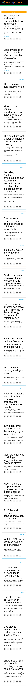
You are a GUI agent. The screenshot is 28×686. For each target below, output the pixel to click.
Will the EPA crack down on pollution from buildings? (14, 542)
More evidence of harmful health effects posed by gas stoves (13, 53)
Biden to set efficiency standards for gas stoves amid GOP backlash (13, 112)
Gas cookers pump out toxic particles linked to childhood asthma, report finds (14, 224)
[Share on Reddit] (20, 39)
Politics (22, 167)
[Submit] (26, 17)
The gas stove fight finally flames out (14, 87)
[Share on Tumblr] (14, 39)
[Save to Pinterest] (17, 39)
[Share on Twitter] (8, 39)
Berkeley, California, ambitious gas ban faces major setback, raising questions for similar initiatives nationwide (14, 182)
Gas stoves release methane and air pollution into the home (13, 630)
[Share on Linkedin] (11, 39)
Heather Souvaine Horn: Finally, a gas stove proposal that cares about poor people (14, 400)
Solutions (21, 79)
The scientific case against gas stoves (13, 370)
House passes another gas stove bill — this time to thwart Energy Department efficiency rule (14, 311)
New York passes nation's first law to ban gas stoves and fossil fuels (14, 342)
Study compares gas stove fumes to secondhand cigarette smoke (13, 279)
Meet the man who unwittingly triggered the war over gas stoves (14, 458)
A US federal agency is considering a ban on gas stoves (14, 514)
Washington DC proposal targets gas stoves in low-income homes (14, 487)
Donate (14, 12)
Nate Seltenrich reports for (9, 66)
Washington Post (8, 155)
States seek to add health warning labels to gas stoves (13, 19)
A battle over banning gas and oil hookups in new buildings (13, 571)
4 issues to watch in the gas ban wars (13, 252)
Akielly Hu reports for (8, 201)
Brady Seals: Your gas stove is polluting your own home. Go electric (14, 664)
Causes (22, 45)
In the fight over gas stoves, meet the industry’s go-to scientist (13, 429)
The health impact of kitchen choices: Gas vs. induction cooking (14, 140)
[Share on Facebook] (5, 39)
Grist (14, 201)
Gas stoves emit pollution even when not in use (13, 600)
